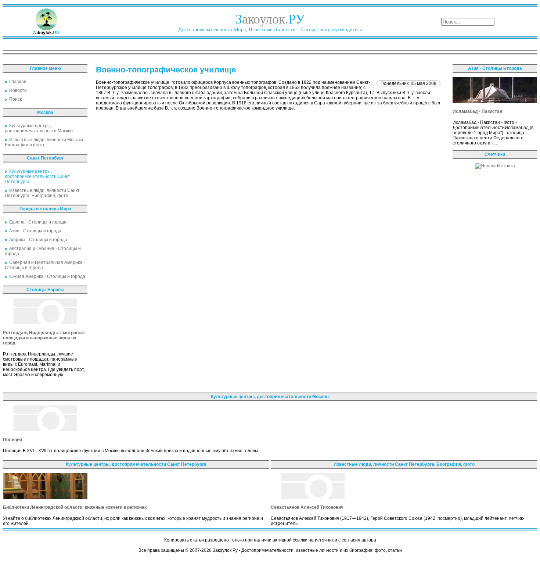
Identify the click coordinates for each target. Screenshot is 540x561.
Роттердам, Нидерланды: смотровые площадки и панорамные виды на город (44, 338)
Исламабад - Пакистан (477, 111)
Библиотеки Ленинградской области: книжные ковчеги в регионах (75, 507)
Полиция (12, 439)
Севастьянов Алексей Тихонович (307, 507)
